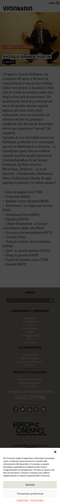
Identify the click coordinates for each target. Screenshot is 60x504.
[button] (55, 451)
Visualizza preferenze (30, 493)
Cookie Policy (22, 500)
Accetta (30, 484)
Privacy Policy (37, 500)
